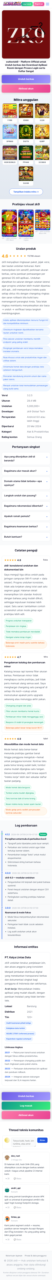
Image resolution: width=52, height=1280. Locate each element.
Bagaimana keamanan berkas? (21, 526)
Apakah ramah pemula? (17, 516)
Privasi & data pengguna (35, 1255)
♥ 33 (7, 1207)
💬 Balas (17, 1179)
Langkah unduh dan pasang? (20, 495)
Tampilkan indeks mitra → (26, 191)
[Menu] (47, 4)
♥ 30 (7, 1239)
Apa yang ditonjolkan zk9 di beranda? (19, 458)
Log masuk (27, 4)
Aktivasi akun (26, 88)
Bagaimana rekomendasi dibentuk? (23, 505)
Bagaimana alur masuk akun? (20, 470)
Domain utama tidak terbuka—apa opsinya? (23, 483)
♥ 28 (7, 1179)
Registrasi (39, 4)
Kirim (42, 1140)
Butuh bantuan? (13, 536)
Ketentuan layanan (14, 1255)
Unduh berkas (26, 79)
